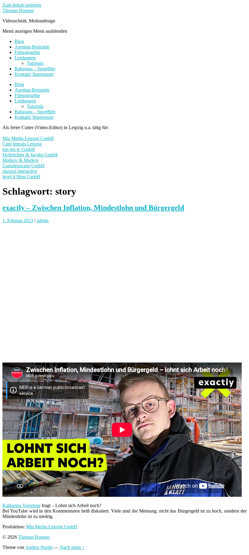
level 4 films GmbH (21, 176)
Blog (19, 41)
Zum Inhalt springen (21, 5)
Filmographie (27, 52)
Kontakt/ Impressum (34, 74)
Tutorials (35, 63)
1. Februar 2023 (17, 220)
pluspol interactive (19, 171)
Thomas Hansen (18, 10)
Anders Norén (39, 547)
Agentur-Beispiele (32, 46)
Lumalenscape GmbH (23, 165)
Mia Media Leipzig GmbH (28, 138)
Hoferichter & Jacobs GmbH (30, 154)
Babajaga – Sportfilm (35, 68)
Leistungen (25, 57)
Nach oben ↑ (72, 547)
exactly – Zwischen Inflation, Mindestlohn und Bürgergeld (93, 208)
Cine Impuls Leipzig (22, 143)
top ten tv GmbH (18, 149)
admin (43, 220)
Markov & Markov (20, 160)
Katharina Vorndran (21, 505)
